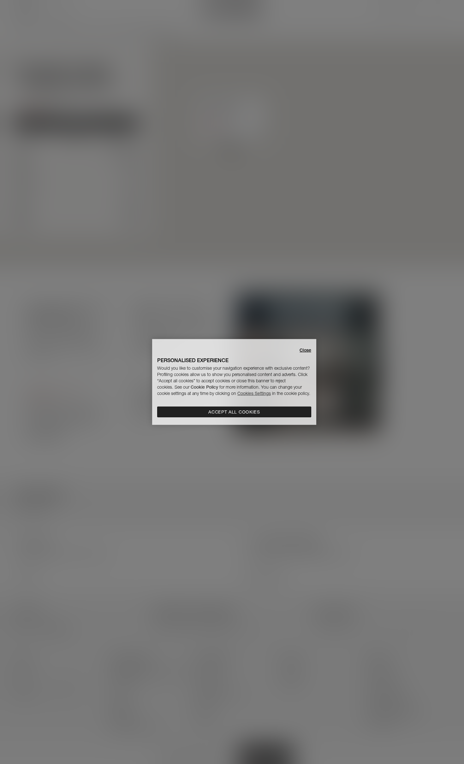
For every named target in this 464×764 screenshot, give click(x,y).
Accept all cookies (234, 412)
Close (305, 350)
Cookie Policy (204, 387)
